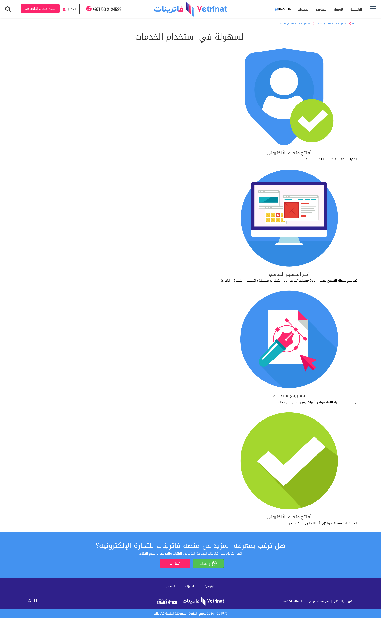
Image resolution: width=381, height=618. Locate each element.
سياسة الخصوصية (318, 601)
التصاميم (322, 10)
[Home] (353, 23)
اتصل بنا (175, 563)
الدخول (71, 9)
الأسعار (339, 10)
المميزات (303, 10)
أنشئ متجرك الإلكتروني (40, 9)
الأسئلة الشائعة (292, 601)
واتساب (206, 564)
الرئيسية (356, 10)
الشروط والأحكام (344, 601)
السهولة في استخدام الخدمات (331, 23)
